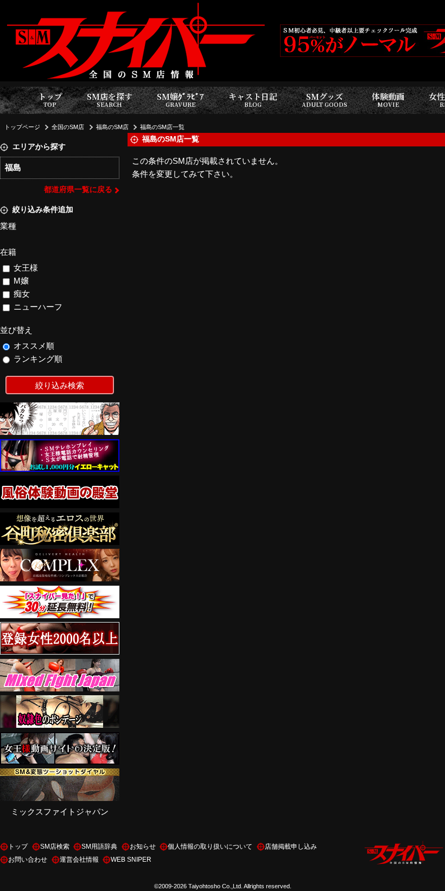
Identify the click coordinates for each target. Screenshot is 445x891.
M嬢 (21, 280)
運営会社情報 (79, 859)
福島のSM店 (112, 127)
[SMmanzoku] (59, 774)
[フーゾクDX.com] (59, 481)
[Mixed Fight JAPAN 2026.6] (59, 665)
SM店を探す (109, 99)
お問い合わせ (27, 859)
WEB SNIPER (131, 859)
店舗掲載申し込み (291, 846)
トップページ (22, 127)
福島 (13, 167)
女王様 (26, 267)
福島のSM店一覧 (162, 127)
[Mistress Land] (59, 738)
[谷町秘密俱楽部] (59, 518)
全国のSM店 (68, 127)
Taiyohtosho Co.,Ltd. (215, 886)
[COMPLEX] (59, 555)
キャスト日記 (252, 99)
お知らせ (143, 846)
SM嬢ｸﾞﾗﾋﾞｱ (180, 99)
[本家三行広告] (59, 408)
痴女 (22, 293)
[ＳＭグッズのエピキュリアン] (59, 701)
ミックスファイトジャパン (60, 811)
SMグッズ (324, 99)
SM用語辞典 (99, 846)
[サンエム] (59, 592)
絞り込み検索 (59, 385)
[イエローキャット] (59, 445)
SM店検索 (54, 846)
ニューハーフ (38, 306)
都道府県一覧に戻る (78, 189)
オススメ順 (34, 345)
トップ (50, 99)
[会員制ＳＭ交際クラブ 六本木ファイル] (59, 628)
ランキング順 (38, 358)
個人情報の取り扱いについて (210, 846)
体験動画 (388, 99)
